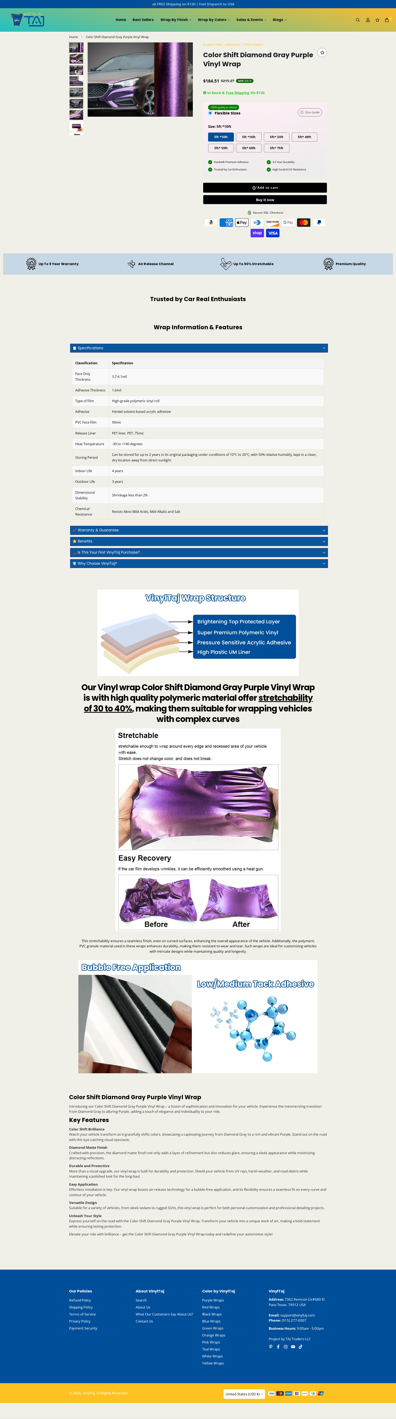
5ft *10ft (221, 137)
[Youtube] (293, 1347)
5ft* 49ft (304, 137)
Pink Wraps (211, 1342)
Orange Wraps (213, 1335)
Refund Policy (80, 1300)
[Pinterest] (271, 1347)
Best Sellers (143, 19)
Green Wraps (212, 1328)
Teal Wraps (211, 1349)
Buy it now (265, 199)
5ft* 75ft (276, 148)
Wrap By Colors (212, 19)
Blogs (278, 19)
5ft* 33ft (276, 137)
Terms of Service (82, 1314)
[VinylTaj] (27, 20)
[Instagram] (285, 1347)
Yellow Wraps (213, 1363)
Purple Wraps (213, 1300)
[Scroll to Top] (388, 1396)
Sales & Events (249, 19)
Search (141, 1300)
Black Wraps (212, 1314)
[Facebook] (278, 1347)
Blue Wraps (211, 1321)
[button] (387, 20)
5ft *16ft (249, 137)
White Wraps (212, 1356)
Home (121, 19)
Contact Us (144, 1321)
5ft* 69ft (249, 148)
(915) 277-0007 (294, 1320)
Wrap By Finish (174, 19)
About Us (143, 1307)
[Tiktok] (300, 1347)
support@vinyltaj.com (297, 1315)
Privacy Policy (80, 1321)
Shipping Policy (81, 1307)
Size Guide (312, 112)
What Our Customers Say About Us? (164, 1314)
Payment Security (83, 1328)
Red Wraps (211, 1307)
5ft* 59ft (221, 148)
